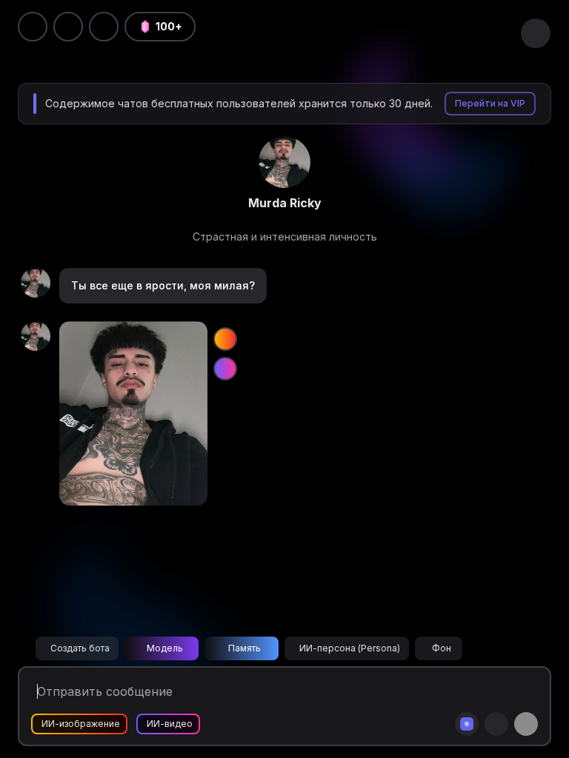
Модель (165, 648)
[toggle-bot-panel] (535, 33)
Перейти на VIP (490, 103)
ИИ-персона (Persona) (349, 648)
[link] (284, 162)
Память (244, 648)
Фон (441, 648)
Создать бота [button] (80, 648)
